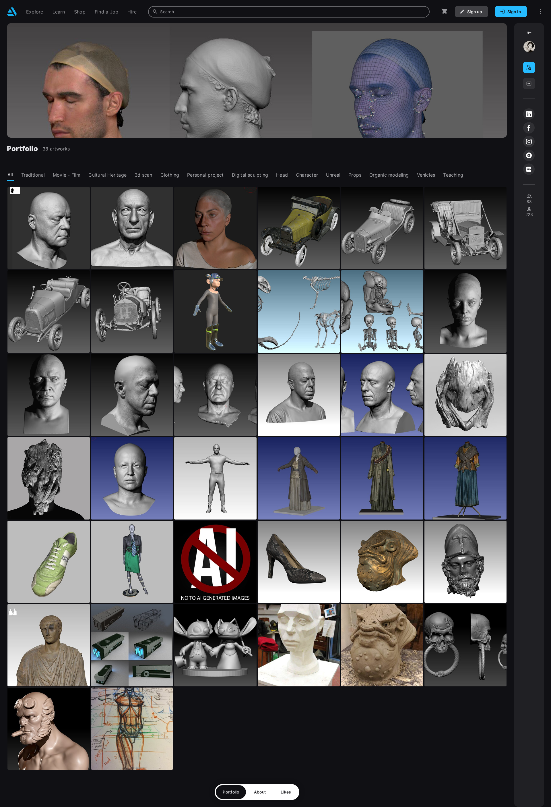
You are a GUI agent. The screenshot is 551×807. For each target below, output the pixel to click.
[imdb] (529, 169)
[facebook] (529, 128)
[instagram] (529, 141)
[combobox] (289, 12)
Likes (286, 791)
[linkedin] (529, 114)
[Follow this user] (529, 67)
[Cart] (444, 12)
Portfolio (231, 791)
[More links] (540, 12)
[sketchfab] (529, 155)
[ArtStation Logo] (12, 11)
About (260, 791)
